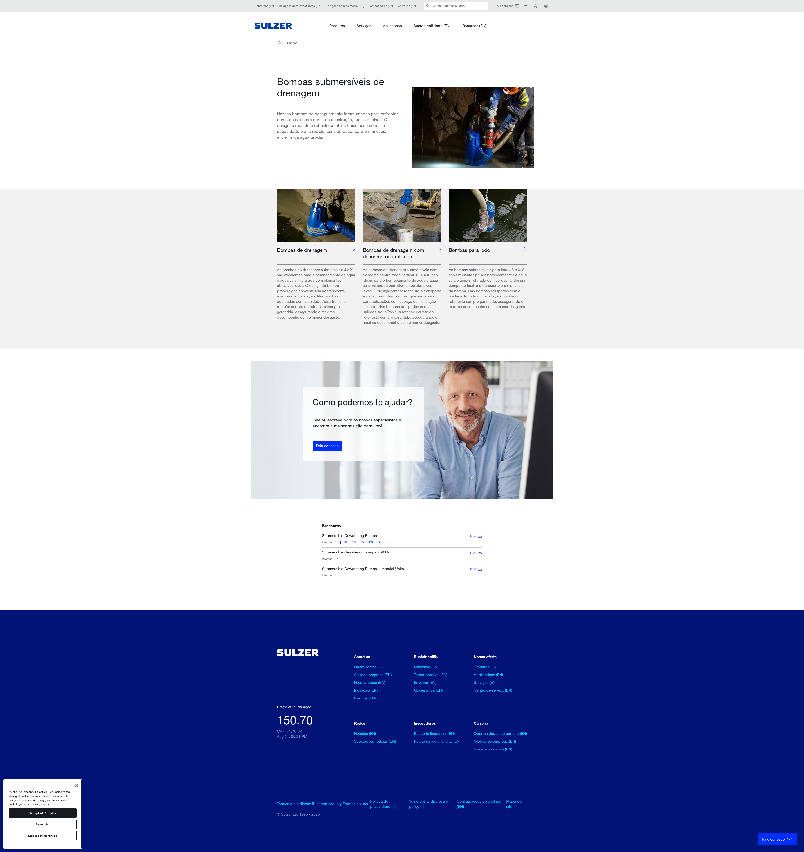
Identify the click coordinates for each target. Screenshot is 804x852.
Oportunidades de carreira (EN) (500, 733)
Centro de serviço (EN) (493, 690)
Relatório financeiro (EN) (434, 733)
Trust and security (327, 803)
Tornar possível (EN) (430, 674)
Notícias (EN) (365, 733)
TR (354, 542)
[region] (42, 814)
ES (371, 542)
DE (380, 542)
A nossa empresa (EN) (373, 674)
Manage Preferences (42, 835)
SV (362, 542)
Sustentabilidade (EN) (432, 25)
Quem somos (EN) (369, 667)
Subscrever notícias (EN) (375, 741)
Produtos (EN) (485, 667)
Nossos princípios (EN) (493, 749)
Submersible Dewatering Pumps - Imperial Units (399, 568)
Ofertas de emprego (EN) (495, 741)
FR (345, 542)
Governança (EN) (428, 690)
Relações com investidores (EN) (300, 6)
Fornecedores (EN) (381, 6)
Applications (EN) (488, 674)
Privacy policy (40, 804)
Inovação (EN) (366, 690)
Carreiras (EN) (407, 6)
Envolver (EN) (425, 682)
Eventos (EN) (365, 698)
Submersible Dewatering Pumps (399, 535)
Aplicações (392, 25)
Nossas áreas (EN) (369, 682)
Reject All (42, 824)
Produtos (337, 25)
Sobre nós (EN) (265, 6)
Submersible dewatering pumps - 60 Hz (399, 552)
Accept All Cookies (42, 813)
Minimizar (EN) (426, 667)
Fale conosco (327, 445)
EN (337, 542)
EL (388, 542)
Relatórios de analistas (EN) (437, 741)
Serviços (364, 25)
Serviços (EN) (485, 682)
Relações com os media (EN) (345, 6)
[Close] (76, 785)
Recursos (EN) (474, 25)
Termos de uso (355, 803)
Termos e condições (294, 803)
